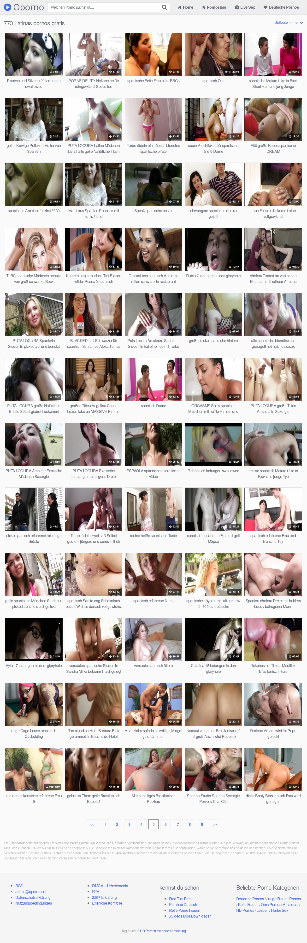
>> (215, 824)
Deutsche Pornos (283, 7)
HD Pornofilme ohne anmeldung (163, 930)
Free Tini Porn (180, 898)
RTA (95, 891)
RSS (19, 885)
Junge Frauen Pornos (283, 898)
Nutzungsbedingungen (33, 903)
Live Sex (247, 7)
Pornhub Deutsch (183, 904)
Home (187, 7)
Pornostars (216, 7)
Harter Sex (279, 910)
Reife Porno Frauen (184, 910)
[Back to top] (294, 927)
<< (92, 824)
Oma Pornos (271, 904)
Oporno (27, 7)
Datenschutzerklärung (32, 897)
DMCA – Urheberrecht (110, 885)
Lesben (263, 910)
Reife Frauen (248, 904)
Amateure (290, 904)
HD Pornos (245, 910)
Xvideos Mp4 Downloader (190, 916)
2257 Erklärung (104, 897)
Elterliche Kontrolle (107, 903)
